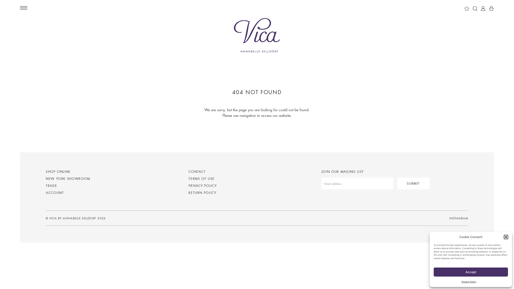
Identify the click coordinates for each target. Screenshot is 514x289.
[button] (506, 237)
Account (55, 192)
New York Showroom (68, 178)
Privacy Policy (469, 281)
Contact (197, 171)
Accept (471, 272)
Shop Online (58, 171)
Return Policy (202, 192)
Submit (413, 183)
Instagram (459, 218)
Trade (51, 185)
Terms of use (202, 178)
